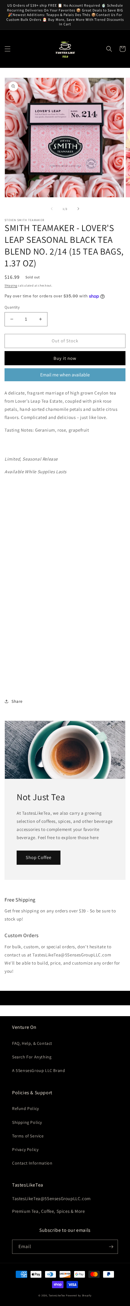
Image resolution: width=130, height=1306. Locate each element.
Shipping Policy (27, 1122)
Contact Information (32, 1163)
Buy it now (65, 358)
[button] (7, 48)
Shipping (11, 285)
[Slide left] (51, 208)
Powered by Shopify (79, 1295)
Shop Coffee (38, 857)
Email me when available (65, 375)
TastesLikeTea (57, 1295)
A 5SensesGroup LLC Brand (38, 1070)
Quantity (12, 307)
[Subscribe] (111, 1247)
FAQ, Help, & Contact (32, 1043)
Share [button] (17, 701)
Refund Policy (25, 1108)
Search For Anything (31, 1057)
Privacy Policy (25, 1149)
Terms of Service (28, 1136)
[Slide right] (78, 208)
